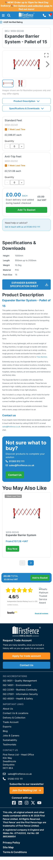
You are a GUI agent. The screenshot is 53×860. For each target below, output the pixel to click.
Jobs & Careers (11, 735)
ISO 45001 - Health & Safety (18, 698)
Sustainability (10, 740)
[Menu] (3, 15)
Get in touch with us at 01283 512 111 (22, 227)
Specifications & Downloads (24, 108)
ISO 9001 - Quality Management (20, 680)
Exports (7, 726)
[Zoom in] (46, 55)
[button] (8, 15)
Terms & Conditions (15, 852)
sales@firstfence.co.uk (11, 427)
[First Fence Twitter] (33, 803)
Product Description (24, 101)
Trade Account (11, 722)
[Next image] (47, 64)
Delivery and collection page (34, 5)
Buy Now (12, 548)
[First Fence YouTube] (39, 803)
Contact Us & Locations (15, 713)
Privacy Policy (11, 842)
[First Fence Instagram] (26, 803)
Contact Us (15, 474)
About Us (8, 708)
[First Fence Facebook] (14, 803)
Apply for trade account (26, 655)
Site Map (8, 847)
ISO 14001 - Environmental (17, 685)
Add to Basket (40, 577)
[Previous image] (22, 563)
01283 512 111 (16, 461)
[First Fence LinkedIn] (20, 803)
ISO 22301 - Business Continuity (20, 689)
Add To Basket (26, 209)
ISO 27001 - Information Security (20, 694)
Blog (5, 731)
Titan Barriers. (41, 357)
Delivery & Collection (14, 717)
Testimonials (9, 744)
